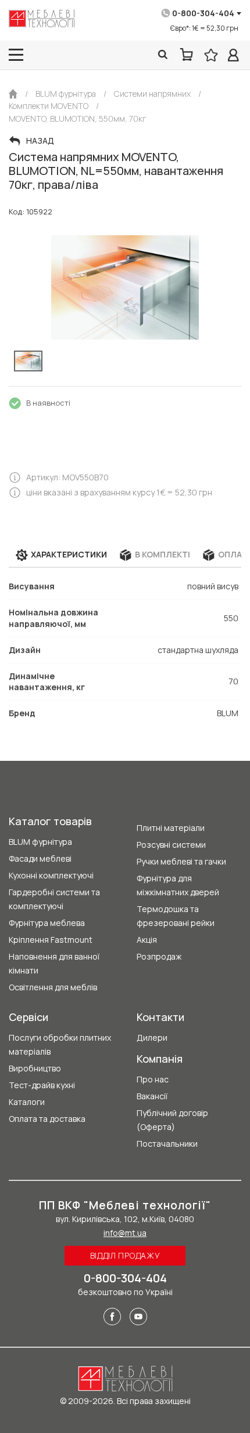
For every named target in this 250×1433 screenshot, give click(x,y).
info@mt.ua (125, 1232)
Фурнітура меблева (47, 922)
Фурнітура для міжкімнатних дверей (178, 885)
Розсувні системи (171, 844)
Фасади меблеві (40, 858)
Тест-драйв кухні (42, 1085)
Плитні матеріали (171, 827)
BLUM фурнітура (40, 841)
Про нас (153, 1079)
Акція (147, 939)
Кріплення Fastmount (50, 939)
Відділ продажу (125, 1255)
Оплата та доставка (47, 1118)
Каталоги (27, 1101)
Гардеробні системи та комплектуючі (54, 899)
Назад (40, 141)
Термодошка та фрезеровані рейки (176, 915)
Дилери (152, 1037)
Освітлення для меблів (53, 987)
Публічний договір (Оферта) (172, 1119)
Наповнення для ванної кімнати (54, 963)
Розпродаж (159, 956)
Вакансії (152, 1096)
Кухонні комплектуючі (51, 875)
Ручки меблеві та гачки (181, 861)
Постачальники (167, 1143)
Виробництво (35, 1068)
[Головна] (13, 94)
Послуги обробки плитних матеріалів (60, 1044)
